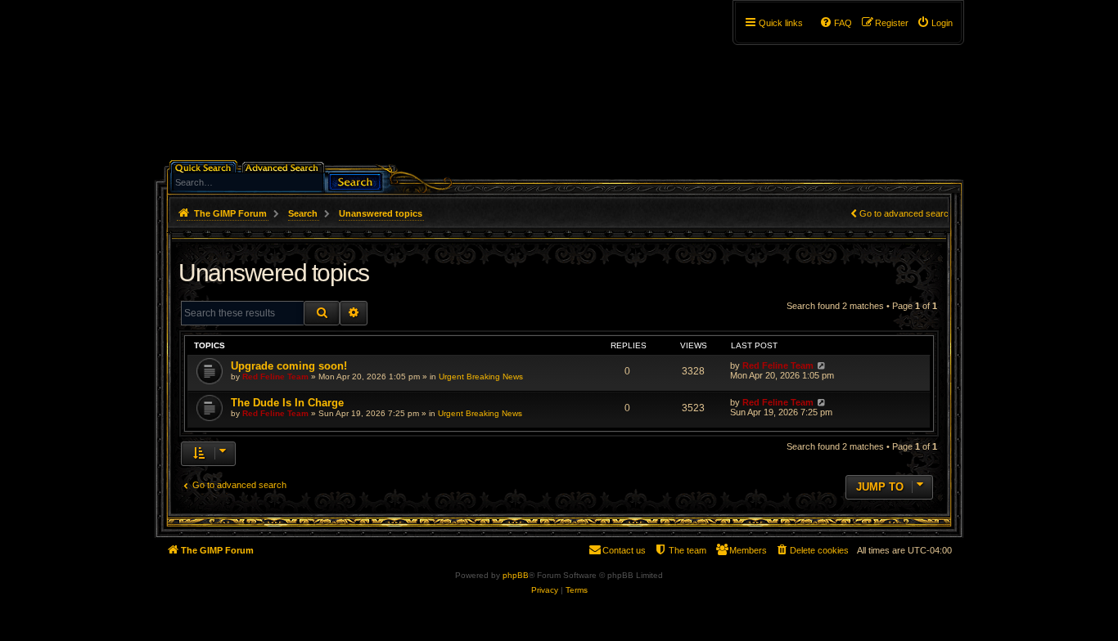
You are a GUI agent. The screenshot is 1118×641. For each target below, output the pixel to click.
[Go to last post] (821, 365)
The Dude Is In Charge (287, 403)
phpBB (516, 575)
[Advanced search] (284, 166)
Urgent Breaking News (481, 376)
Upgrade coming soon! (289, 366)
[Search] (355, 180)
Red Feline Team (275, 376)
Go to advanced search (906, 213)
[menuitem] (935, 23)
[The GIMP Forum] (294, 86)
